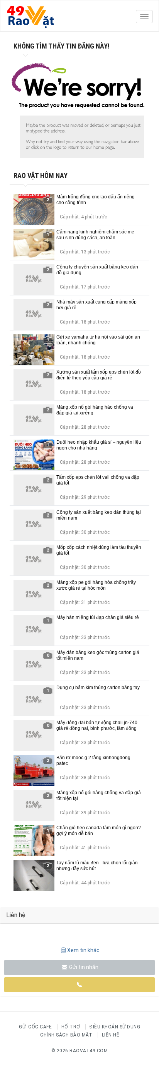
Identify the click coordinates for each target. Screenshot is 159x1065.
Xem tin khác (83, 950)
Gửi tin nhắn (83, 967)
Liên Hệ (111, 1035)
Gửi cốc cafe (35, 1027)
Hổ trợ (70, 1027)
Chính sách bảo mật (66, 1035)
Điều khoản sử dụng (115, 1027)
